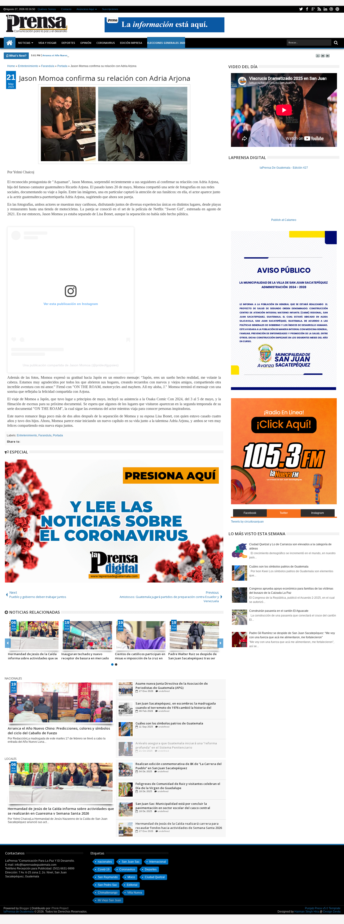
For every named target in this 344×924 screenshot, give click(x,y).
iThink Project (59, 908)
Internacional (157, 861)
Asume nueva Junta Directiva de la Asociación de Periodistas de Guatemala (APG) (171, 705)
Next (8, 643)
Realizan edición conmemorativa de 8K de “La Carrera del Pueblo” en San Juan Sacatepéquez (178, 785)
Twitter (301, 9)
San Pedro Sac (107, 885)
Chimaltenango (107, 892)
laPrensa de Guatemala (19, 911)
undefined (162, 691)
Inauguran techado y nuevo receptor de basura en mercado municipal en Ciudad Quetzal (85, 656)
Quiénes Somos (47, 9)
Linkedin (325, 9)
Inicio (9, 43)
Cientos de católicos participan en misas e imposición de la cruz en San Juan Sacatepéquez (140, 656)
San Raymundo (108, 877)
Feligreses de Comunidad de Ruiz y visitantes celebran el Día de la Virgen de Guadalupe (177, 805)
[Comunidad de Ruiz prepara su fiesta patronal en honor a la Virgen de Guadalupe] (126, 689)
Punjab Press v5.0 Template (322, 908)
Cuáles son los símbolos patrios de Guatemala (169, 743)
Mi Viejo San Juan (109, 900)
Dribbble (331, 9)
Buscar (335, 42)
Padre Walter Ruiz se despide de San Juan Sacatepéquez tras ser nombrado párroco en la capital (192, 656)
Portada (58, 435)
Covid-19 (104, 869)
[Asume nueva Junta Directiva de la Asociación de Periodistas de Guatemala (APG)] (126, 709)
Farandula (44, 435)
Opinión (85, 43)
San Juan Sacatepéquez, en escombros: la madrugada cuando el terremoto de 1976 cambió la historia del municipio (175, 725)
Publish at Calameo (283, 220)
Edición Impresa (131, 43)
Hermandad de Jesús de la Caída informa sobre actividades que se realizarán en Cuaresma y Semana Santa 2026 (33, 656)
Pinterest (337, 9)
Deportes (68, 43)
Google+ (313, 9)
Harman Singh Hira (306, 911)
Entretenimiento (27, 435)
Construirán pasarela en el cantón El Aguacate (278, 610)
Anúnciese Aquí (85, 9)
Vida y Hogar (47, 43)
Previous (220, 643)
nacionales (105, 861)
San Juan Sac (130, 861)
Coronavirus (127, 869)
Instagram (317, 513)
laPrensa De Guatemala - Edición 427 (284, 167)
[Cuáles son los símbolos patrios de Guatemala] (126, 749)
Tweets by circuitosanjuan (247, 521)
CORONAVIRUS (105, 43)
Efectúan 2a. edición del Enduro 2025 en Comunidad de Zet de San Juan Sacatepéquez (179, 765)
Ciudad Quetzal (155, 877)
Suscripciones (110, 9)
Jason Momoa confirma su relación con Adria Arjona (104, 78)
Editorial (132, 885)
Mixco (131, 877)
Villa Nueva (134, 892)
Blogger (24, 908)
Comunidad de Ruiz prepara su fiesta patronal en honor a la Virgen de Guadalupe (177, 685)
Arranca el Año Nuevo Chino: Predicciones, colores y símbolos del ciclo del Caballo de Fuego (96, 55)
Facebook (307, 9)
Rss (319, 9)
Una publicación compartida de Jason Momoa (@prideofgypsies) (71, 365)
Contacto (66, 9)
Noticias (24, 43)
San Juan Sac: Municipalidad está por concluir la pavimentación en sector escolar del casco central (172, 825)
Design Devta (331, 911)
